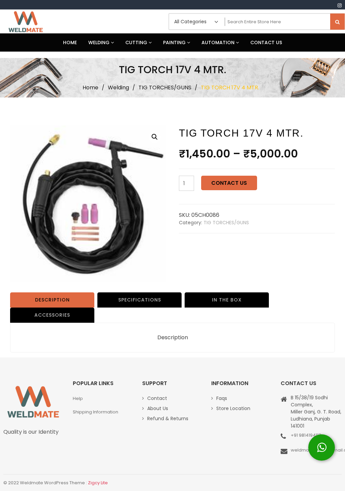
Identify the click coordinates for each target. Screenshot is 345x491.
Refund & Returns (167, 418)
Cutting (137, 42)
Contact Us (266, 42)
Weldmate (25, 21)
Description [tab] (52, 299)
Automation (218, 42)
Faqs (221, 398)
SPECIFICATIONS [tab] (139, 299)
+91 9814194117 (306, 435)
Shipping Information (95, 412)
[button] (155, 137)
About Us (157, 408)
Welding (99, 42)
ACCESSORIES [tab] (52, 315)
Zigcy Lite (98, 483)
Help (78, 398)
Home (70, 42)
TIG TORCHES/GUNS (164, 87)
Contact (157, 398)
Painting (175, 42)
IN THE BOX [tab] (227, 299)
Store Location (233, 408)
